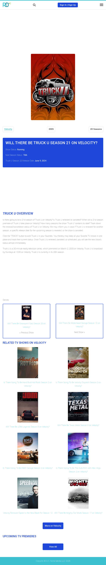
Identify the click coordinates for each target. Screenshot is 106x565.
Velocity (8, 129)
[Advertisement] (53, 29)
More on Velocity (53, 526)
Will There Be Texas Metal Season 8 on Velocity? (78, 425)
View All (53, 547)
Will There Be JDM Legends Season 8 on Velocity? (28, 427)
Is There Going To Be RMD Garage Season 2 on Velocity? (28, 468)
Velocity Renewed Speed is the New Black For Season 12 (27, 513)
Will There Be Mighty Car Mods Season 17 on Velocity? (78, 513)
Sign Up (72, 5)
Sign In (63, 5)
